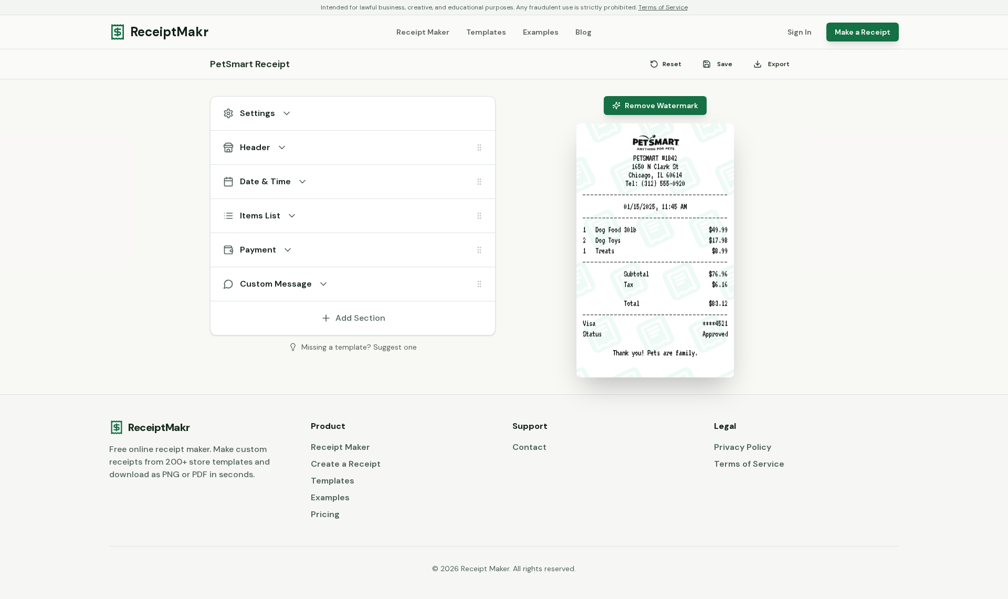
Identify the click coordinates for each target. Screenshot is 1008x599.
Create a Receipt (346, 463)
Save (724, 64)
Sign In (800, 32)
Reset (672, 64)
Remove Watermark (661, 105)
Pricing (325, 514)
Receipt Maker (422, 32)
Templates (486, 32)
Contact (529, 447)
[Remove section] (463, 147)
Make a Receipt (862, 32)
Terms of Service (663, 7)
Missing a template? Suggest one (359, 347)
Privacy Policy (742, 447)
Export (779, 64)
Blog (583, 32)
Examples (541, 32)
